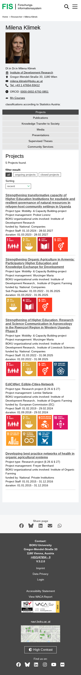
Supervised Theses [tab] (40, 141)
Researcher (16, 17)
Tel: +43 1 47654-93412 (25, 85)
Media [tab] (40, 129)
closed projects (49, 174)
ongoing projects (25, 174)
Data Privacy (40, 573)
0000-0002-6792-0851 (34, 91)
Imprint (40, 568)
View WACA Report (40, 596)
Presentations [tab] (40, 135)
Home (5, 17)
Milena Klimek (31, 17)
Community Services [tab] (40, 146)
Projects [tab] (41, 112)
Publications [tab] (40, 117)
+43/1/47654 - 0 (41, 557)
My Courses (17, 97)
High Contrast (42, 649)
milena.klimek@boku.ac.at (26, 81)
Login (40, 579)
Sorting (10, 180)
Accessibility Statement (40, 591)
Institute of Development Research (31, 72)
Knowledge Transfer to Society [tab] (41, 123)
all (8, 174)
